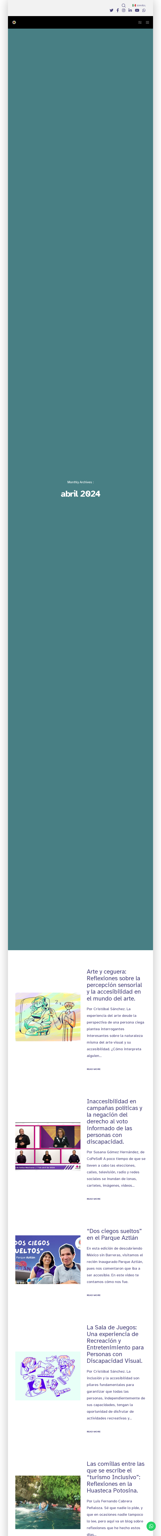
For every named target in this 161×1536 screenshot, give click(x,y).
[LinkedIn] (130, 10)
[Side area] (138, 22)
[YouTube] (137, 10)
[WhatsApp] (144, 10)
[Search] (123, 5)
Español (141, 5)
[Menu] (146, 22)
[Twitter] (111, 10)
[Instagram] (123, 10)
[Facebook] (118, 10)
